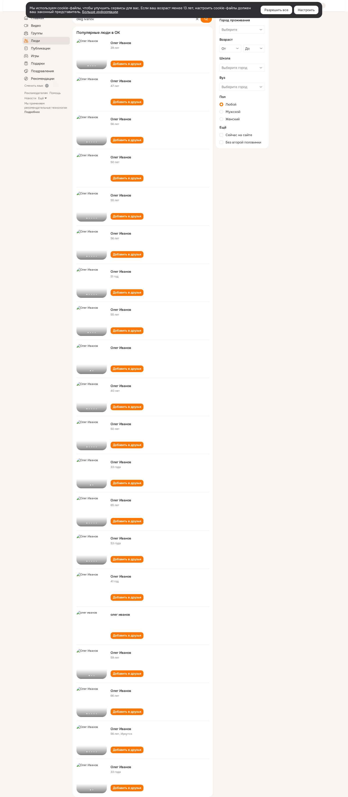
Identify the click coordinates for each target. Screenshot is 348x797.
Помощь (55, 93)
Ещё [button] (41, 98)
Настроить (306, 10)
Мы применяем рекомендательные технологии (45, 108)
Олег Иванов (121, 43)
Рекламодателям (36, 93)
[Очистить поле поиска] (197, 19)
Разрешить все (276, 10)
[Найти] (206, 19)
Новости (30, 98)
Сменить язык (33, 86)
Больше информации (100, 11)
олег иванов (120, 614)
